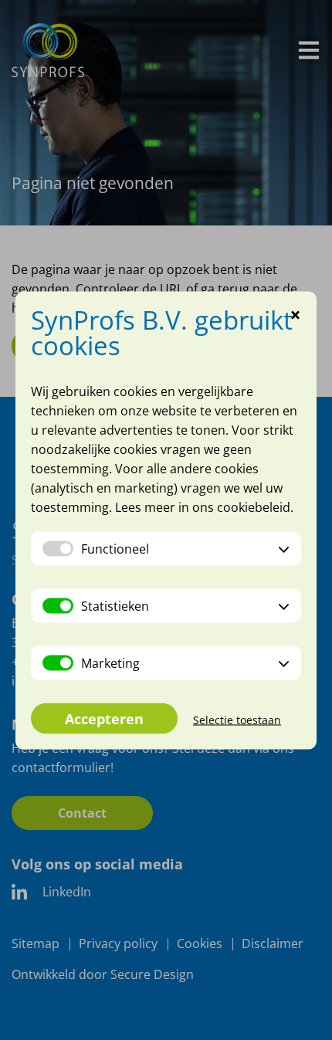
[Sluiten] (295, 316)
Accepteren (104, 718)
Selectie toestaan (237, 719)
